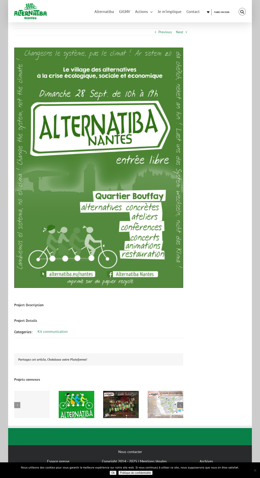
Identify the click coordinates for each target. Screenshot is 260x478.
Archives (206, 461)
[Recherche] (242, 11)
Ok (113, 472)
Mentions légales (153, 461)
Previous (165, 32)
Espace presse (58, 461)
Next (179, 32)
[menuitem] (106, 11)
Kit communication (53, 331)
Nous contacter (130, 451)
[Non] (255, 470)
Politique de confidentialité (135, 472)
